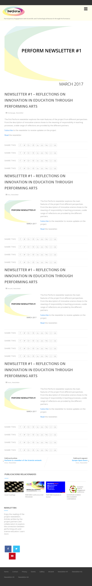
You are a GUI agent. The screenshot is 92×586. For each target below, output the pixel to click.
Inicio (9, 382)
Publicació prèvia (23, 459)
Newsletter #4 (23, 577)
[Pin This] (33, 145)
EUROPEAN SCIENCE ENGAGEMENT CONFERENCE (74, 497)
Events (33, 572)
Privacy (24, 572)
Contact (15, 572)
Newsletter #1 (63, 572)
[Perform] (13, 16)
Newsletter (19, 113)
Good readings (9, 495)
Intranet (51, 572)
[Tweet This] (24, 145)
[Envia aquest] (51, 145)
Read (6, 135)
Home (6, 572)
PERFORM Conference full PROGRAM (34, 496)
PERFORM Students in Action (53, 496)
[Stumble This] (42, 145)
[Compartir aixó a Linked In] (37, 145)
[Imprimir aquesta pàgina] (55, 145)
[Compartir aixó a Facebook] (20, 145)
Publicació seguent (80, 459)
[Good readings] (14, 491)
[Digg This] (46, 145)
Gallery (41, 572)
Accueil (10, 288)
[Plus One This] (29, 145)
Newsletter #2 (77, 572)
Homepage (11, 113)
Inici (9, 195)
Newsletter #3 (9, 577)
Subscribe (8, 130)
